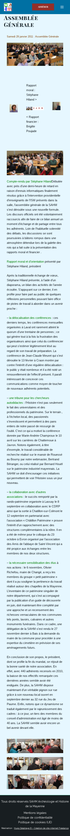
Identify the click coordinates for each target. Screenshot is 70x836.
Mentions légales (35, 812)
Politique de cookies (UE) (35, 822)
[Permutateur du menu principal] (62, 7)
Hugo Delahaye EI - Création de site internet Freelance (41, 828)
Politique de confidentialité (35, 817)
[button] (43, 7)
